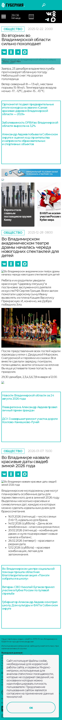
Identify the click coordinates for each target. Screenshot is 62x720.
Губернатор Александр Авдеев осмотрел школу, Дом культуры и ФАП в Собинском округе (30, 605)
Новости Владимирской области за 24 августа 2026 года (28, 397)
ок (31, 707)
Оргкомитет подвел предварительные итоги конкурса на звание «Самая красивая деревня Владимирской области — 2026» (28, 109)
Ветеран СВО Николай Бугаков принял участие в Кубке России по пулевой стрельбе (28, 590)
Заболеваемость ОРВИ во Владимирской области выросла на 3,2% (30, 124)
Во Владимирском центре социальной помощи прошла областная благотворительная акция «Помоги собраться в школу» (28, 573)
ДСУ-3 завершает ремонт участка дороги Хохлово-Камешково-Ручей (30, 420)
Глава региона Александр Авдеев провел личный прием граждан (29, 408)
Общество (13, 29)
